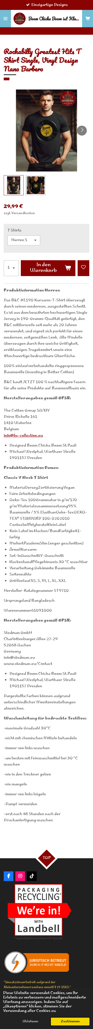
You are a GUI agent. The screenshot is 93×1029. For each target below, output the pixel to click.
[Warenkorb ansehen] (87, 18)
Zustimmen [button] (70, 1022)
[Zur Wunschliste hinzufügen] (83, 268)
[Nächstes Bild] (82, 131)
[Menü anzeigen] (5, 18)
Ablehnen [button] (30, 1022)
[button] (14, 185)
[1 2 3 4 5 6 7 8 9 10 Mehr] (11, 268)
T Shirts (14, 231)
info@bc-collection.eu (23, 435)
